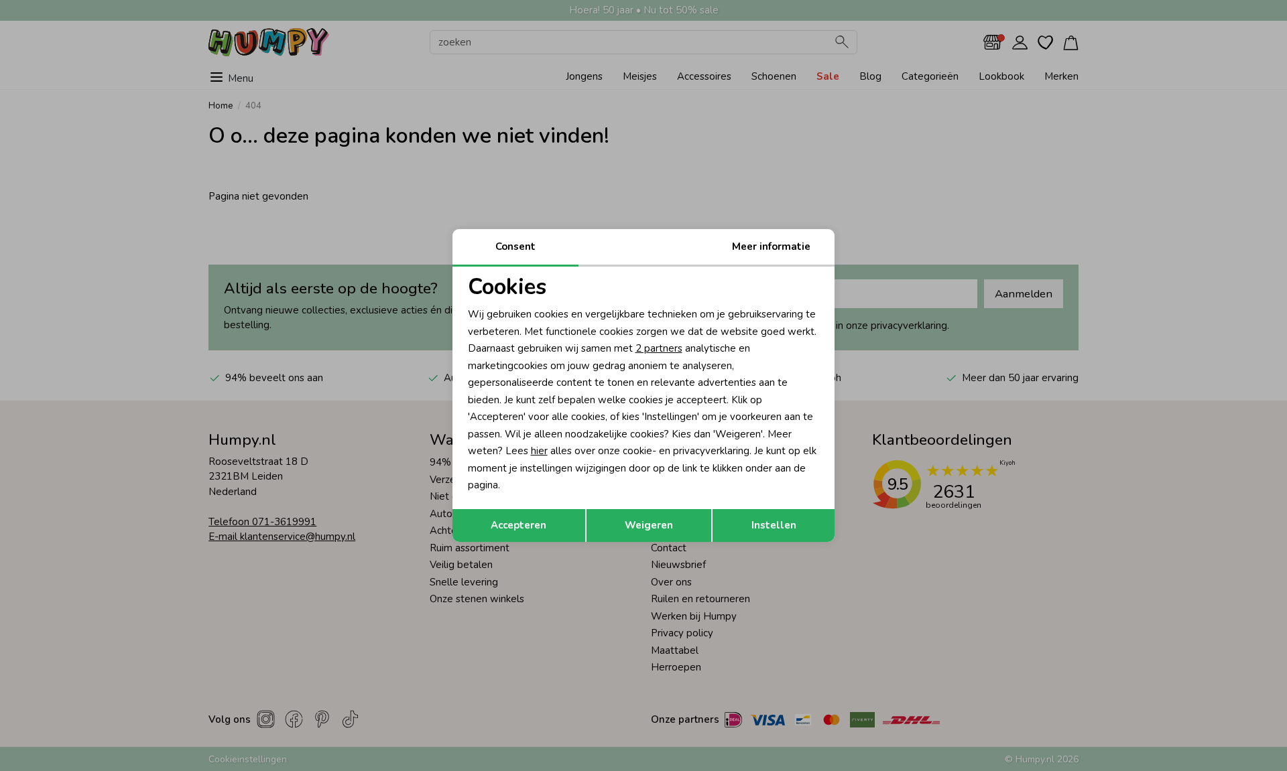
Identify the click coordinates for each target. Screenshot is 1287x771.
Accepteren (518, 525)
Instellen (773, 525)
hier (539, 451)
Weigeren (649, 525)
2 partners (658, 348)
